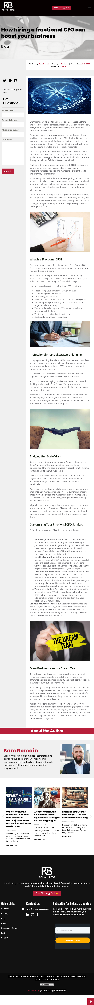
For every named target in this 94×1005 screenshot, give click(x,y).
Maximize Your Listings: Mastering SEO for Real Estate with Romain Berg (75, 814)
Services (5, 908)
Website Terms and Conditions (38, 976)
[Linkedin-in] (27, 914)
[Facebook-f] (37, 914)
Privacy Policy (15, 976)
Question (7, 140)
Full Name (8, 110)
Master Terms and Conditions (70, 976)
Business (64, 64)
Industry (4, 913)
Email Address (10, 120)
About (3, 923)
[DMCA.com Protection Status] (47, 985)
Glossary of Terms (9, 928)
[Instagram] (32, 914)
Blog (3, 918)
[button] (4, 80)
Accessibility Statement (47, 979)
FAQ (3, 933)
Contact (4, 938)
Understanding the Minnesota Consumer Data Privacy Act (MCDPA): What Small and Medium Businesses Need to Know (18, 819)
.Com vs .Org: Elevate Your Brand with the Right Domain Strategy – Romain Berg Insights (46, 816)
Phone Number (11, 130)
